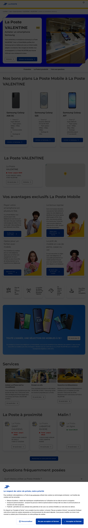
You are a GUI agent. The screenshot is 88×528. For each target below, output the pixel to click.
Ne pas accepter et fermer (48, 521)
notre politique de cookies (37, 514)
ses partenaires (35, 495)
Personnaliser (26, 521)
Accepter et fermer (74, 521)
